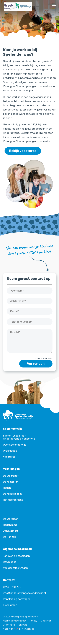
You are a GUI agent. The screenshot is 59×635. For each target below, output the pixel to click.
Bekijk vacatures (22, 151)
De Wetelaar (10, 518)
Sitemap (23, 625)
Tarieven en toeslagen (16, 555)
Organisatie (10, 450)
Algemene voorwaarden (14, 621)
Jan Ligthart (10, 530)
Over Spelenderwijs (14, 444)
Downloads (9, 561)
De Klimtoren (10, 481)
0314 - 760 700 (12, 586)
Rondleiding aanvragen (17, 598)
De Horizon (9, 536)
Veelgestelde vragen (15, 567)
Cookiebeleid (9, 625)
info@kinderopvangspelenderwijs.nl (24, 592)
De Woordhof (11, 475)
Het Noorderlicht (13, 499)
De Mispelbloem (12, 493)
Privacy (33, 621)
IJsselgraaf (10, 604)
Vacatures (9, 456)
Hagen (7, 487)
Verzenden (36, 364)
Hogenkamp (10, 524)
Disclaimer (46, 621)
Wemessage (28, 629)
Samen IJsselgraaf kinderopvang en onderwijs (19, 437)
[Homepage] (18, 10)
